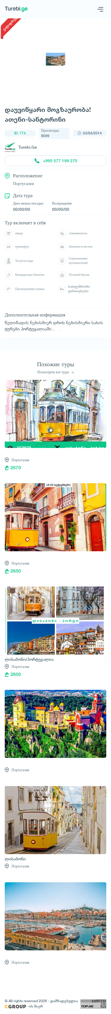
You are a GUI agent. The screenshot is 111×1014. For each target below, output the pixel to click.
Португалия (20, 460)
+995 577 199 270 (60, 160)
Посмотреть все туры (53, 372)
